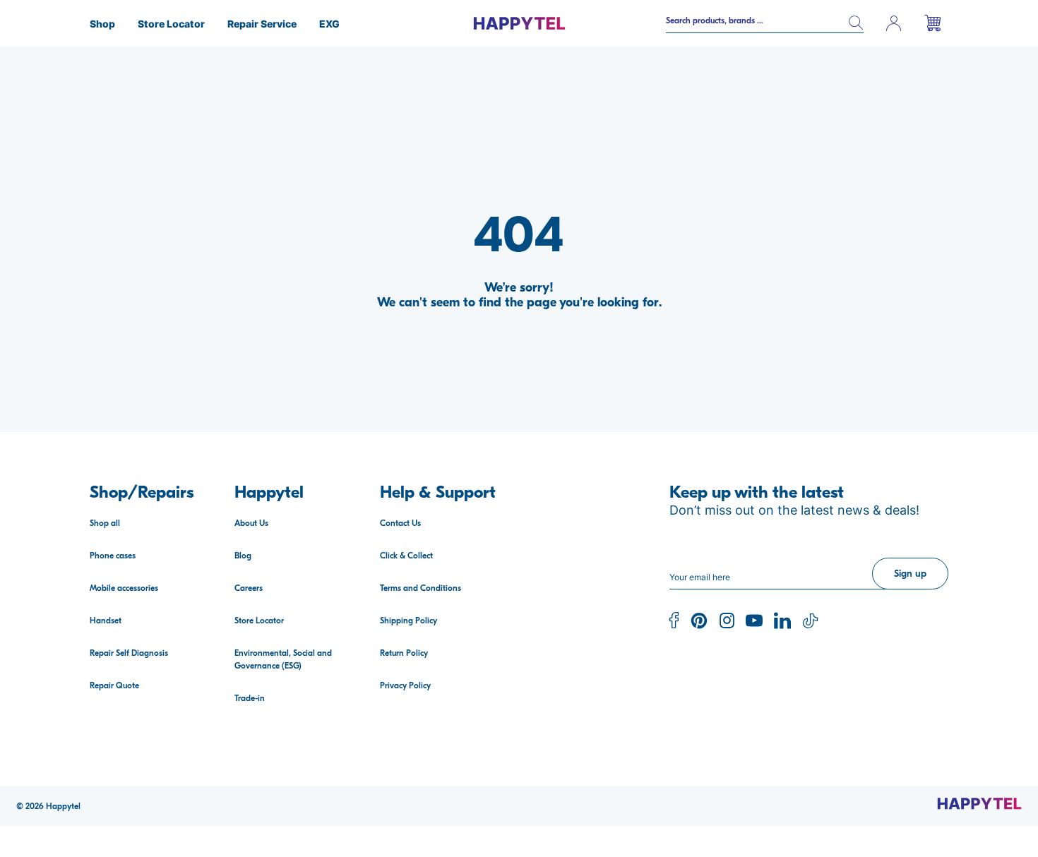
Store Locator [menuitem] (171, 24)
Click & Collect (406, 556)
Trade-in (249, 698)
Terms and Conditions (420, 588)
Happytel (63, 806)
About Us (251, 523)
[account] (894, 23)
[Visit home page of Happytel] (979, 803)
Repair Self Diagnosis (129, 653)
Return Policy (404, 653)
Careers (248, 588)
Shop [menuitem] (102, 24)
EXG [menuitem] (329, 24)
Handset (105, 620)
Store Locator (259, 620)
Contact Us (400, 523)
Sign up (910, 574)
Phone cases (113, 556)
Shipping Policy (408, 620)
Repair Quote (114, 685)
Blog (242, 556)
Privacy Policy (405, 685)
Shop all (105, 523)
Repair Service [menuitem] (262, 24)
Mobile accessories (124, 588)
